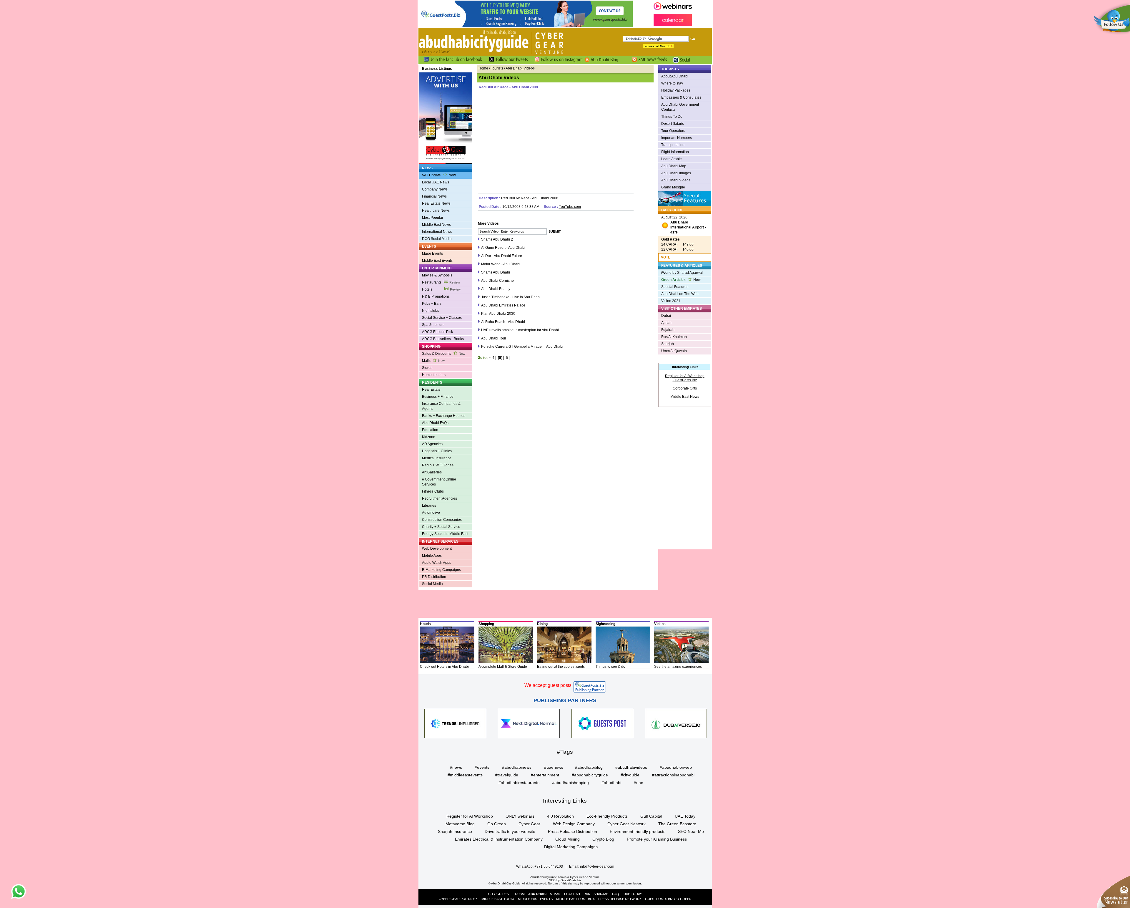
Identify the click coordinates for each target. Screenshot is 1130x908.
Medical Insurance (436, 458)
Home (483, 68)
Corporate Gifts (685, 388)
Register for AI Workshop (684, 376)
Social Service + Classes (442, 318)
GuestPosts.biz (571, 880)
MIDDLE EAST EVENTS (535, 899)
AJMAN (555, 894)
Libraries (429, 505)
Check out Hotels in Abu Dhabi (444, 667)
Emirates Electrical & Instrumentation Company (499, 839)
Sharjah (667, 344)
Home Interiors (434, 375)
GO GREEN (683, 899)
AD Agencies (432, 444)
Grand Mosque (673, 187)
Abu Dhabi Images (676, 173)
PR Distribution (434, 577)
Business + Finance (437, 397)
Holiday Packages (675, 90)
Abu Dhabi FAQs (435, 423)
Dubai (666, 316)
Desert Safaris (672, 124)
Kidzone (428, 437)
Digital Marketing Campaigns (571, 846)
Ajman (666, 323)
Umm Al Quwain (674, 351)
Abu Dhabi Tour (493, 338)
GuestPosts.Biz (685, 380)
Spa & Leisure (433, 325)
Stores (427, 368)
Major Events (432, 253)
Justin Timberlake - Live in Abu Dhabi (511, 297)
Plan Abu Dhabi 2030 (498, 313)
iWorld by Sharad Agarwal (682, 273)
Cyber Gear (529, 823)
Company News (435, 189)
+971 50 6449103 (548, 866)
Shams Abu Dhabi (495, 272)
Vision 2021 (670, 301)
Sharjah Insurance (455, 831)
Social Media (432, 584)
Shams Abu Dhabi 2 (497, 239)
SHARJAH (601, 894)
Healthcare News (436, 210)
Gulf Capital (651, 816)
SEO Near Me (691, 831)
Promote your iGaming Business (657, 839)
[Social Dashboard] (684, 63)
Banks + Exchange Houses (443, 416)
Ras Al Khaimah (674, 337)
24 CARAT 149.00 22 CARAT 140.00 (677, 244)
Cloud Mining (567, 839)
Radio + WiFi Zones (437, 465)
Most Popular (432, 218)
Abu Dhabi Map (673, 166)
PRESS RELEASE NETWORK (620, 899)
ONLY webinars (520, 816)
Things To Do (671, 117)
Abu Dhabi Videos (675, 180)
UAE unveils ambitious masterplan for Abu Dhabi (520, 330)
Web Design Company (574, 823)
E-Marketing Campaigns (441, 570)
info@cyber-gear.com (597, 866)
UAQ (615, 894)
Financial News (434, 196)
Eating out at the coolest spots (561, 667)
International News (437, 232)
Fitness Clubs (433, 491)
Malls (433, 361)
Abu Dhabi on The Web (680, 294)
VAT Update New (439, 175)
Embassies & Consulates (681, 97)
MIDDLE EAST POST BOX (575, 899)
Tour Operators (673, 131)
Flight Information (675, 152)
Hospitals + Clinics (437, 451)
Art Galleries (432, 472)
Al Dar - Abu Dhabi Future (501, 256)
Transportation (672, 145)
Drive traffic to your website (510, 831)
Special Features (674, 287)
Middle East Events (437, 261)
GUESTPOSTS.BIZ (659, 899)
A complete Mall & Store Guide (502, 667)
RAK (587, 894)
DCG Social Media (437, 239)
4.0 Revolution (560, 816)
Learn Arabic (671, 159)
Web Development (437, 548)
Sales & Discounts (443, 354)
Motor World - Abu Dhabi (500, 264)
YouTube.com (570, 207)
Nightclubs (430, 311)
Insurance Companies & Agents (441, 406)
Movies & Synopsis (437, 275)
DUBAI (520, 894)
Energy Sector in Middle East (445, 534)
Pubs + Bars (431, 303)
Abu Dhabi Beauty (495, 289)
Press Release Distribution (572, 831)
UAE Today (685, 816)
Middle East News (436, 225)
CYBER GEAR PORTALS (457, 899)
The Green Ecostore (677, 823)
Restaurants (441, 282)
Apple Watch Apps (436, 563)
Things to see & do (610, 667)
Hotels (441, 289)
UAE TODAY (633, 894)
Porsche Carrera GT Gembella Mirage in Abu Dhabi (522, 346)
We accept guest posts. (548, 685)
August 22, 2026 (683, 224)
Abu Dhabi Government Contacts (680, 107)
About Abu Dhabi (674, 76)
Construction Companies (442, 520)
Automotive (431, 513)
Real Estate (431, 389)
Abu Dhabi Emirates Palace (503, 305)
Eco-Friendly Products (607, 816)
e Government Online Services (439, 481)
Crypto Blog (603, 839)
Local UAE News (435, 182)
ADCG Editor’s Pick (437, 332)
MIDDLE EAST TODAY (497, 899)
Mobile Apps (432, 556)
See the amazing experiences (678, 667)
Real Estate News (436, 203)
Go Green (496, 823)
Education (430, 430)
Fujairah (667, 330)
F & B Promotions (436, 296)
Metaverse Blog (460, 823)
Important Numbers (676, 138)
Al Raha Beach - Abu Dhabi (503, 322)
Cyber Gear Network (626, 823)
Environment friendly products (637, 831)
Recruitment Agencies (439, 498)
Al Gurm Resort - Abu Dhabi (503, 248)
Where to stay (672, 83)
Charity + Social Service (441, 527)
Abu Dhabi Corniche (497, 281)
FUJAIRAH (572, 894)
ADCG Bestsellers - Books (443, 339)
